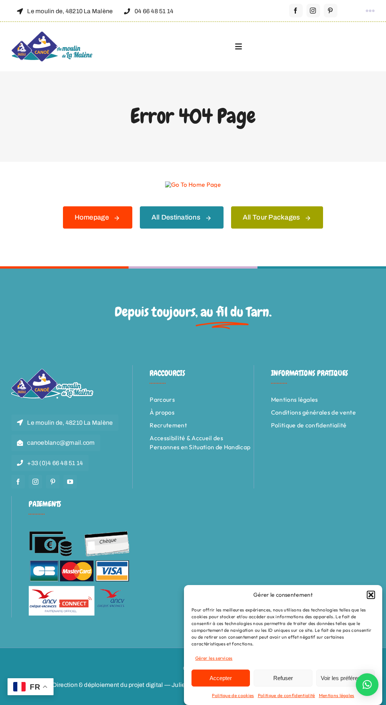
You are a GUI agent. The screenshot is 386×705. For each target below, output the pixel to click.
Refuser (283, 678)
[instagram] (313, 10)
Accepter (221, 678)
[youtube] (70, 481)
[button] (371, 595)
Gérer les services (214, 658)
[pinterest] (330, 10)
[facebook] (296, 10)
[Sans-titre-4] (52, 34)
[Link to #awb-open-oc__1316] (370, 10)
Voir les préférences (345, 678)
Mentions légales (336, 695)
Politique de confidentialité (286, 695)
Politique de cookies (233, 695)
